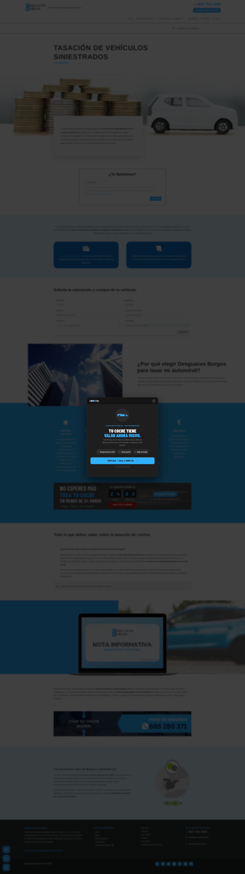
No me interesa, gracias (122, 466)
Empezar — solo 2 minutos (123, 460)
